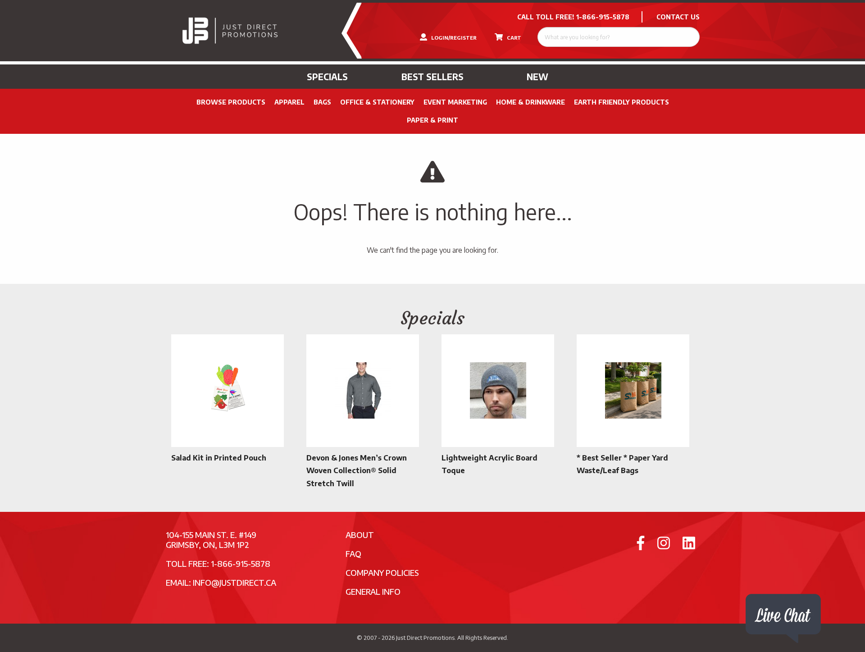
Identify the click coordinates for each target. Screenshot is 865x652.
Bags (322, 102)
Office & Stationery (377, 102)
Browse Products (230, 102)
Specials (327, 76)
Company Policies (382, 572)
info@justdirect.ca (234, 582)
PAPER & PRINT (432, 120)
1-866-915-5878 (602, 17)
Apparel (289, 102)
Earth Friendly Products (621, 102)
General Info (373, 591)
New (537, 76)
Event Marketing (455, 102)
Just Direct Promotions (425, 637)
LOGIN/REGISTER (453, 38)
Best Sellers (432, 76)
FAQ (353, 553)
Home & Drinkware (530, 102)
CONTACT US (678, 17)
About (360, 534)
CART (513, 38)
